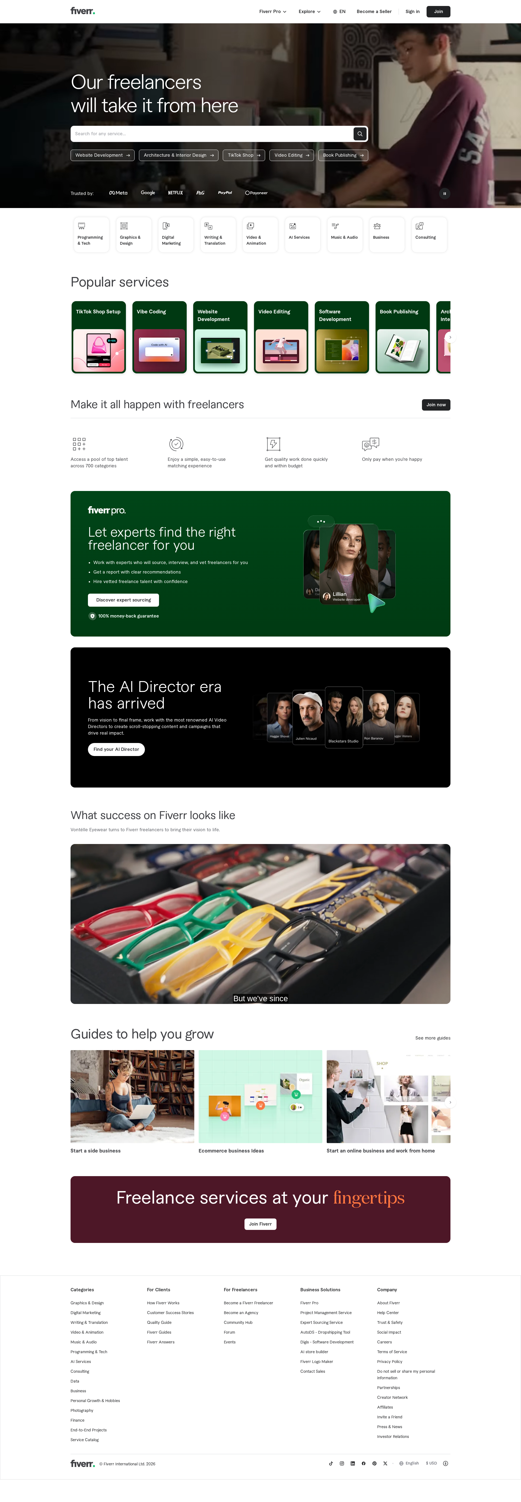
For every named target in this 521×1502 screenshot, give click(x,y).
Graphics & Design (87, 1303)
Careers (384, 1342)
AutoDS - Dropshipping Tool (325, 1332)
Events (230, 1342)
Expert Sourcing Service (321, 1323)
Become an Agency (241, 1313)
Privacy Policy (389, 1362)
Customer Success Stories (170, 1313)
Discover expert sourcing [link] (123, 600)
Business (78, 1391)
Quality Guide (159, 1323)
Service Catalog (85, 1440)
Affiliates (385, 1407)
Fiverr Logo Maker (316, 1362)
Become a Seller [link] (374, 12)
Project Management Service (326, 1313)
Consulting (80, 1372)
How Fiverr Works (163, 1303)
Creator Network (392, 1398)
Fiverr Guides (159, 1332)
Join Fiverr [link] (260, 1224)
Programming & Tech (89, 1352)
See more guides (432, 1038)
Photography (82, 1411)
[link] (103, 155)
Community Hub (238, 1323)
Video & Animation (87, 1332)
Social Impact (389, 1332)
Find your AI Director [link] (116, 749)
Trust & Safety (390, 1323)
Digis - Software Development (327, 1342)
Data (75, 1381)
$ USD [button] (431, 1463)
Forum (229, 1332)
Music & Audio (84, 1342)
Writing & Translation (89, 1323)
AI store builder (314, 1352)
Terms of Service (392, 1352)
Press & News (389, 1427)
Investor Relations (393, 1437)
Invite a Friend (389, 1417)
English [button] (412, 1463)
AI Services (81, 1362)
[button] (273, 11)
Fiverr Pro (309, 1303)
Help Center (388, 1313)
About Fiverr (388, 1303)
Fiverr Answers (160, 1342)
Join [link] (438, 12)
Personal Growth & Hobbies (95, 1401)
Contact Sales (312, 1372)
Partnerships (388, 1388)
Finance (77, 1420)
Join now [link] (436, 405)
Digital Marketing (85, 1313)
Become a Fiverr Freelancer (248, 1303)
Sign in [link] (413, 12)
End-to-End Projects (89, 1430)
